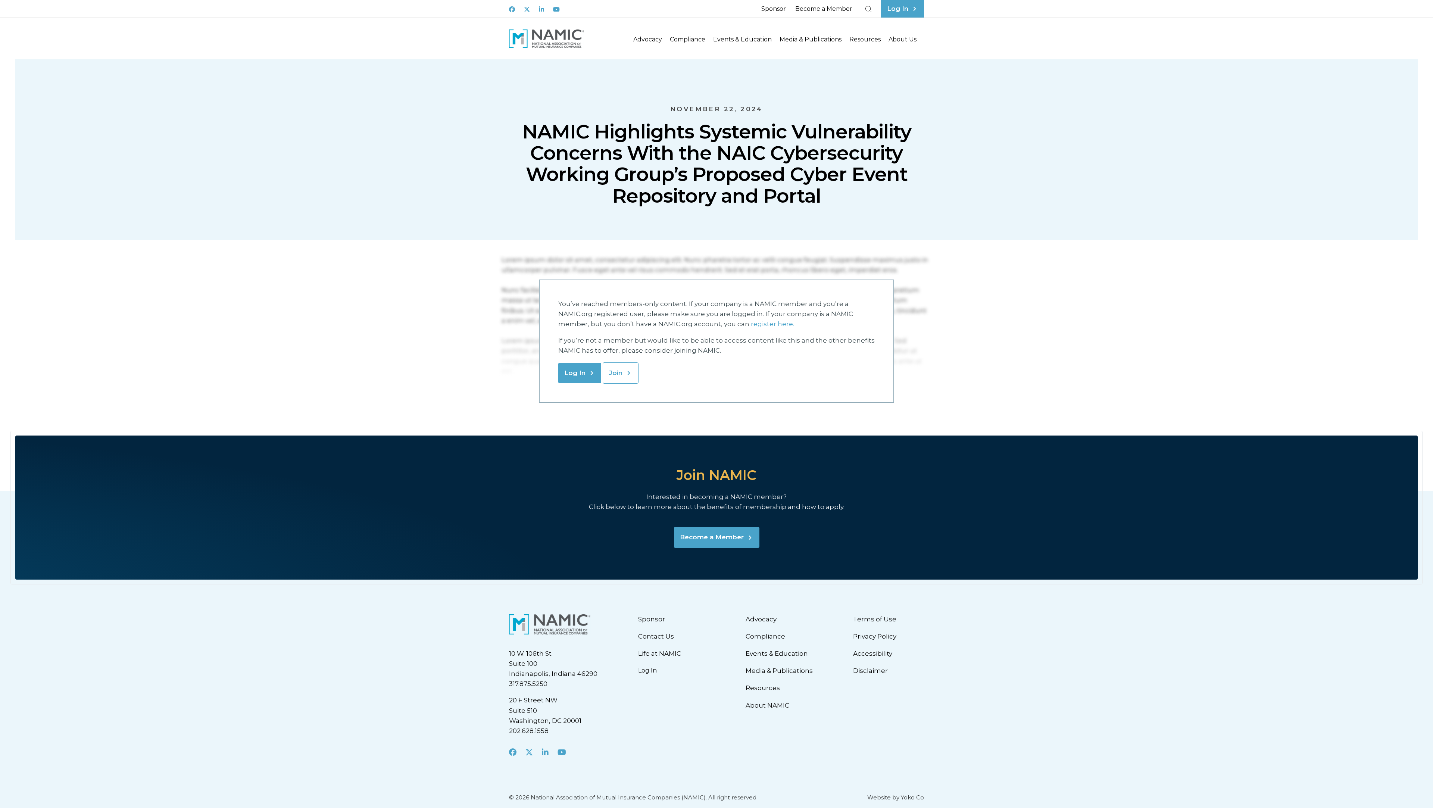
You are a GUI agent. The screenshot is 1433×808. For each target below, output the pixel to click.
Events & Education (742, 39)
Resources (865, 39)
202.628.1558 (529, 730)
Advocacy (647, 39)
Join (615, 373)
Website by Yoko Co (895, 797)
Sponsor (773, 8)
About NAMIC (767, 705)
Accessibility (872, 653)
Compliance (687, 39)
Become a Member (823, 8)
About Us (903, 39)
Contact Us (656, 636)
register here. (773, 324)
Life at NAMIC (659, 653)
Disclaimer (870, 670)
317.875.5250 (528, 683)
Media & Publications (811, 39)
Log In (575, 373)
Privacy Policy (874, 636)
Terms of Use (874, 619)
